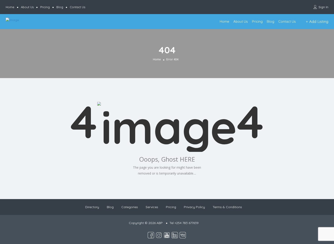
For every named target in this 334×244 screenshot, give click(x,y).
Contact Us (77, 7)
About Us (27, 7)
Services (152, 207)
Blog (59, 7)
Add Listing (318, 21)
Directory (92, 207)
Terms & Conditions (227, 207)
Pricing (45, 7)
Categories (129, 207)
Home (10, 7)
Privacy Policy (194, 207)
